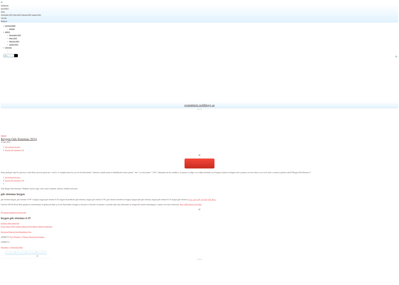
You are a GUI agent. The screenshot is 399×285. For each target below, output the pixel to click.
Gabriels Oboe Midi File (10, 223)
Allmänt (5, 9)
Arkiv (3, 12)
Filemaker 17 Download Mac (12, 247)
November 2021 (7, 15)
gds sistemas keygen (12, 147)
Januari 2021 (36, 15)
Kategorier (5, 5)
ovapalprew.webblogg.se (199, 105)
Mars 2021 (17, 15)
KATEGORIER (10, 26)
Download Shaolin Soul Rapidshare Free (16, 232)
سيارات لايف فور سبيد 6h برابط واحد (202, 199)
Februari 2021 (26, 15)
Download (199, 163)
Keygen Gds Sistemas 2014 (19, 139)
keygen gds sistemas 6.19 (14, 150)
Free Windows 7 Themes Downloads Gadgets (27, 237)
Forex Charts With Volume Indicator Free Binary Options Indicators (26, 226)
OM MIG (8, 48)
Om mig (4, 18)
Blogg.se (4, 21)
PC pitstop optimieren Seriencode (13, 212)
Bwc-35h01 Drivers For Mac (191, 204)
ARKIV (7, 32)
